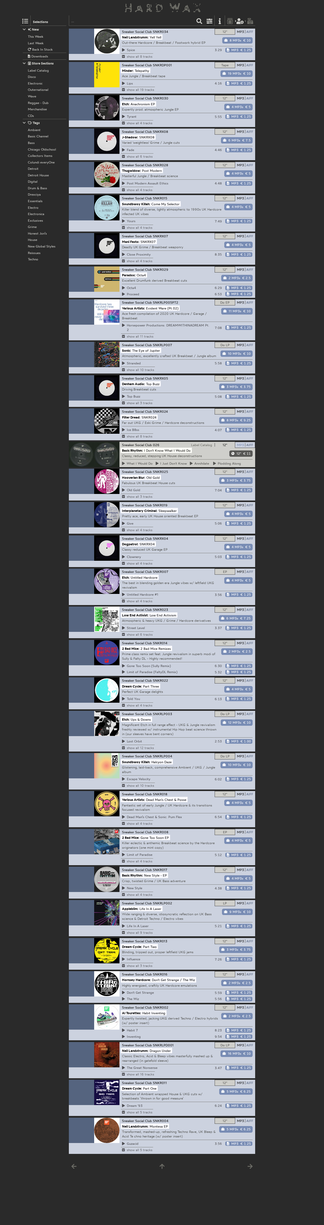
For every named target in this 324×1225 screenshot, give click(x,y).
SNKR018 (160, 794)
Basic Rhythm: (132, 450)
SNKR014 (160, 643)
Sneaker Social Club (137, 32)
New (35, 29)
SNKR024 (160, 411)
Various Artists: (133, 308)
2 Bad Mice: (130, 648)
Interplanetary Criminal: (139, 511)
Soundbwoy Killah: (136, 204)
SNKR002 (160, 1007)
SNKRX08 (160, 132)
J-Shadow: (130, 137)
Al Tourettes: (131, 1013)
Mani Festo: (130, 242)
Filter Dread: (131, 417)
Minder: (128, 70)
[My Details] (240, 20)
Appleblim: (130, 909)
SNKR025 (160, 472)
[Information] (220, 20)
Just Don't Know (173, 463)
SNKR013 (160, 941)
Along (228, 463)
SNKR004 (160, 1121)
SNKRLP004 (162, 756)
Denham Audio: (133, 384)
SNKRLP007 (162, 345)
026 (156, 445)
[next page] (250, 1167)
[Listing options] (210, 20)
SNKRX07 (160, 236)
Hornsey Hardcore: (136, 980)
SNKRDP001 (162, 65)
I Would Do (139, 463)
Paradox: (129, 275)
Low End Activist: (135, 615)
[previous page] (73, 1167)
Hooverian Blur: (133, 477)
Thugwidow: (131, 171)
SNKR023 (160, 610)
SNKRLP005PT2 (165, 302)
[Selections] (25, 20)
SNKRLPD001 (163, 1045)
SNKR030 (160, 98)
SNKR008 (160, 832)
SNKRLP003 (162, 714)
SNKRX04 (160, 538)
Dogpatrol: (130, 544)
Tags (36, 123)
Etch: (126, 104)
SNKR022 (160, 680)
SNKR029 (160, 269)
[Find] (199, 20)
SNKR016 (160, 974)
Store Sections (42, 63)
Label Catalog (201, 445)
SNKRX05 (160, 378)
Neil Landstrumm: (135, 37)
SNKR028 (160, 165)
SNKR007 (160, 572)
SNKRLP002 (162, 903)
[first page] (162, 1167)
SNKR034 (160, 32)
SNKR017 (160, 870)
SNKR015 (160, 198)
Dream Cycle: (132, 686)
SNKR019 (160, 505)
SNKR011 (160, 1083)
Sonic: (126, 350)
